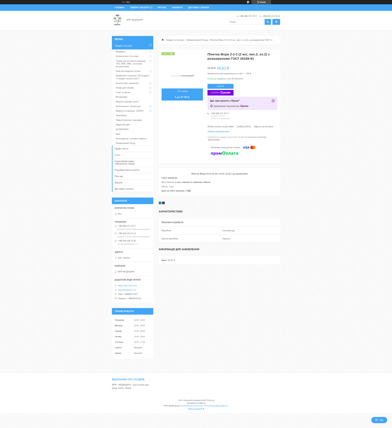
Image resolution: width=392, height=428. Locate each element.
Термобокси (121, 115)
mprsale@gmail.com (127, 290)
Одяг (118, 134)
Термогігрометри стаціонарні (129, 120)
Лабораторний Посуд (197, 40)
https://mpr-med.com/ (127, 285)
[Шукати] (268, 22)
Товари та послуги (175, 40)
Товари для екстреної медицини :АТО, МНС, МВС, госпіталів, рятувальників (130, 64)
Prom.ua (210, 400)
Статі (117, 155)
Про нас (161, 7)
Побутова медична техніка (128, 71)
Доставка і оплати (198, 7)
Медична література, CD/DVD (129, 111)
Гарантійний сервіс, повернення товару (125, 162)
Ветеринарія (121, 97)
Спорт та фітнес (123, 92)
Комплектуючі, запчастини (128, 106)
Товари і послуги (139, 7)
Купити (220, 86)
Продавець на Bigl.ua (196, 403)
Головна (119, 7)
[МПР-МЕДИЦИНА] (117, 19)
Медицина (120, 51)
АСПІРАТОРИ (122, 129)
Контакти (177, 7)
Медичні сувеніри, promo (127, 102)
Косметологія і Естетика (127, 56)
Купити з (215, 93)
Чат (381, 420)
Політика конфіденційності (216, 406)
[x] (163, 203)
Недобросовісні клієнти (127, 170)
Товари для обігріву (125, 88)
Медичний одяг (123, 124)
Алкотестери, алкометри (127, 83)
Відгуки (118, 182)
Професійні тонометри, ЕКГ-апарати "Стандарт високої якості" (132, 77)
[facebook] (160, 203)
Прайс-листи (121, 148)
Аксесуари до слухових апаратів (131, 138)
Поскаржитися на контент (192, 406)
